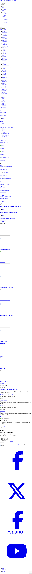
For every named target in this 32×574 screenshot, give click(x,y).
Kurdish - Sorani (6, 67)
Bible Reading (2, 190)
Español (4, 90)
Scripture (3, 10)
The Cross (1, 178)
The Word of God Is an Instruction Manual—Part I (9, 394)
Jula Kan (4, 60)
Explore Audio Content (10, 127)
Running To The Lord (4, 416)
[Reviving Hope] (5, 366)
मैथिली (4, 71)
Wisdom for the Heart (3, 220)
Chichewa (4, 40)
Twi (3, 98)
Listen (3, 118)
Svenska (4, 91)
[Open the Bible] (5, 260)
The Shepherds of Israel (4, 142)
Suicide (1, 172)
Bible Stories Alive (2, 110)
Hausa (4, 52)
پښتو (3, 79)
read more (11, 441)
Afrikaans (4, 32)
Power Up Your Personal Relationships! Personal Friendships (10, 206)
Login (1, 27)
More (1, 165)
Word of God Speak (3, 115)
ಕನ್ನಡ (4, 61)
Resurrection (2, 166)
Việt (4, 101)
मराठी (4, 75)
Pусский (4, 84)
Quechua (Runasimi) (6, 82)
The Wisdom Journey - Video (5, 300)
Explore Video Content (3, 127)
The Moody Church (3, 341)
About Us (3, 12)
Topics (3, 7)
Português (5, 81)
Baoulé (4, 36)
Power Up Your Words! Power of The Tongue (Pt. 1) (9, 212)
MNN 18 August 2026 (4, 198)
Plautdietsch (5, 70)
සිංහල (4, 87)
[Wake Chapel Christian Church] (5, 380)
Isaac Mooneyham (2, 383)
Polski (4, 80)
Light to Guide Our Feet (3, 169)
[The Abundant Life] (5, 273)
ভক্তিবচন (4, 35)
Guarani (4, 50)
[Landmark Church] (5, 353)
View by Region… (4, 31)
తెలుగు (4, 94)
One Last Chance (3, 112)
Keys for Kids (2, 154)
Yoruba (4, 105)
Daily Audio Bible (2, 160)
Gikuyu (4, 64)
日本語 (4, 58)
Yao (3, 103)
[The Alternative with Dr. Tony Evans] (5, 285)
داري (3, 43)
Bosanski (4, 38)
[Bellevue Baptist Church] (5, 327)
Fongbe (4, 47)
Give (2, 11)
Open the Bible (2, 262)
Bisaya (4, 39)
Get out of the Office (3, 400)
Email (3, 25)
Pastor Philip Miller (2, 343)
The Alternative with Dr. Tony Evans (6, 287)
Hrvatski (4, 41)
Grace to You (2, 181)
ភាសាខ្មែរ (4, 63)
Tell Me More (2, 411)
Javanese (4, 59)
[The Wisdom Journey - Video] (5, 298)
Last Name (3, 439)
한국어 (4, 66)
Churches (3, 8)
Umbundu (4, 99)
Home (3, 6)
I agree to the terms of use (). (8, 441)
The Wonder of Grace (4, 116)
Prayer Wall (3, 23)
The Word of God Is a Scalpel (5, 405)
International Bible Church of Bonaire (6, 315)
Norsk (4, 76)
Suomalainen (5, 46)
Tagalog (4, 92)
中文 (4, 74)
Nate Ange (1, 356)
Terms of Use (5, 22)
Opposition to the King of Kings (5, 186)
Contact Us (5, 14)
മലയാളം (5, 73)
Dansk (4, 42)
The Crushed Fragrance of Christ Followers (7, 218)
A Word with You (3, 236)
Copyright (3, 570)
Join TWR (5, 15)
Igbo (3, 55)
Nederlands (4, 44)
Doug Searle (2, 317)
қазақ (4, 62)
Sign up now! (2, 442)
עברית (4, 53)
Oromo (4, 78)
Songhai (4, 89)
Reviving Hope (2, 368)
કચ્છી (4, 68)
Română (4, 83)
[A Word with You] (5, 235)
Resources (3, 16)
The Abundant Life (3, 274)
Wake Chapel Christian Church (5, 381)
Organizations (4, 9)
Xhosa (4, 102)
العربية (4, 34)
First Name (3, 438)
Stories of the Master (3, 107)
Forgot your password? (3, 29)
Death (1, 184)
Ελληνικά (4, 49)
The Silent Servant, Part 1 (4, 180)
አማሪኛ (4, 33)
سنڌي (4, 86)
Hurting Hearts (3, 192)
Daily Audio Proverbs (3, 148)
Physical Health (2, 196)
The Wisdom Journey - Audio (5, 249)
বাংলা (3, 37)
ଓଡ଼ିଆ (4, 77)
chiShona (4, 85)
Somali (4, 88)
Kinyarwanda (5, 65)
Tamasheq (4, 93)
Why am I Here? (6, 19)
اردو (3, 100)
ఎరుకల (4, 104)
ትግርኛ (4, 96)
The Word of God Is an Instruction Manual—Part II (9, 389)
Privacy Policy (6, 13)
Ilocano (4, 56)
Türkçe (4, 97)
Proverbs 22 (2, 121)
